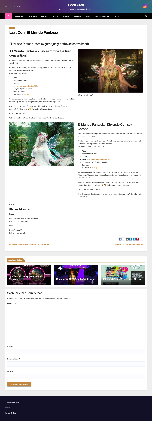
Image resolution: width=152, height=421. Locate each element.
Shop (88, 16)
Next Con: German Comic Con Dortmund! (30, 244)
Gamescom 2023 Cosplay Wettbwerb (75, 279)
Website (10, 371)
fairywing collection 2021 (29, 86)
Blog (55, 16)
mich (93, 168)
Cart (117, 16)
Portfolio (32, 16)
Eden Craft (76, 5)
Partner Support (102, 16)
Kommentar (12, 303)
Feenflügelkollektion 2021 (100, 159)
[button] (146, 16)
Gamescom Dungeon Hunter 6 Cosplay (25, 278)
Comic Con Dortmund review (127, 244)
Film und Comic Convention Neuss (122, 279)
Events (65, 16)
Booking (77, 16)
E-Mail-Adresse (13, 359)
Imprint (7, 408)
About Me (18, 16)
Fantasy (44, 16)
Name (10, 346)
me (25, 94)
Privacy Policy (10, 413)
